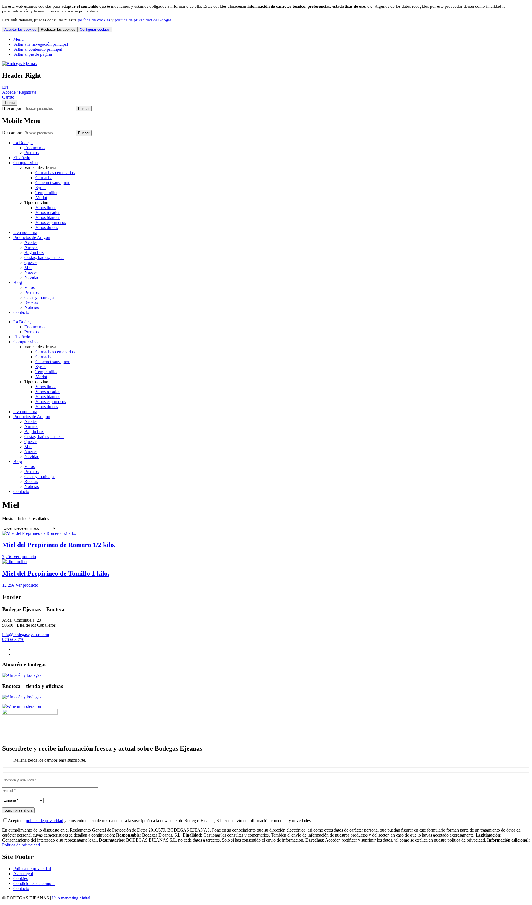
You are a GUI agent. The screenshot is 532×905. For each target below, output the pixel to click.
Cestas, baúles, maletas (44, 257)
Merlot (41, 197)
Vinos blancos (47, 217)
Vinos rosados (47, 212)
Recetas (31, 302)
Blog (17, 282)
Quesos (30, 262)
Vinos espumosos (50, 222)
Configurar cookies (95, 29)
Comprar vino (25, 162)
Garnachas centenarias (55, 172)
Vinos (29, 287)
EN (5, 87)
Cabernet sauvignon (52, 182)
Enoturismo (34, 147)
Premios (31, 152)
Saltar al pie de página (32, 54)
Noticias (31, 307)
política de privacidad (44, 820)
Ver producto (24, 556)
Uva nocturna (25, 232)
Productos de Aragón (31, 237)
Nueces (30, 272)
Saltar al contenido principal (37, 49)
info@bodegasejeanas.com (25, 634)
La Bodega (23, 142)
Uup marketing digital (71, 898)
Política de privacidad (21, 845)
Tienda (9, 103)
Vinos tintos (45, 207)
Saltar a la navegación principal (40, 44)
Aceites (30, 242)
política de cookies (94, 20)
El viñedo (21, 157)
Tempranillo (46, 192)
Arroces (31, 247)
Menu (18, 39)
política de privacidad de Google (143, 20)
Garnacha (43, 177)
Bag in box (34, 252)
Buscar (83, 108)
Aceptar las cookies (20, 29)
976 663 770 (13, 639)
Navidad (31, 277)
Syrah (40, 187)
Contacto (21, 312)
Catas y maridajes (39, 297)
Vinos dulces (46, 227)
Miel (28, 267)
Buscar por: (12, 108)
